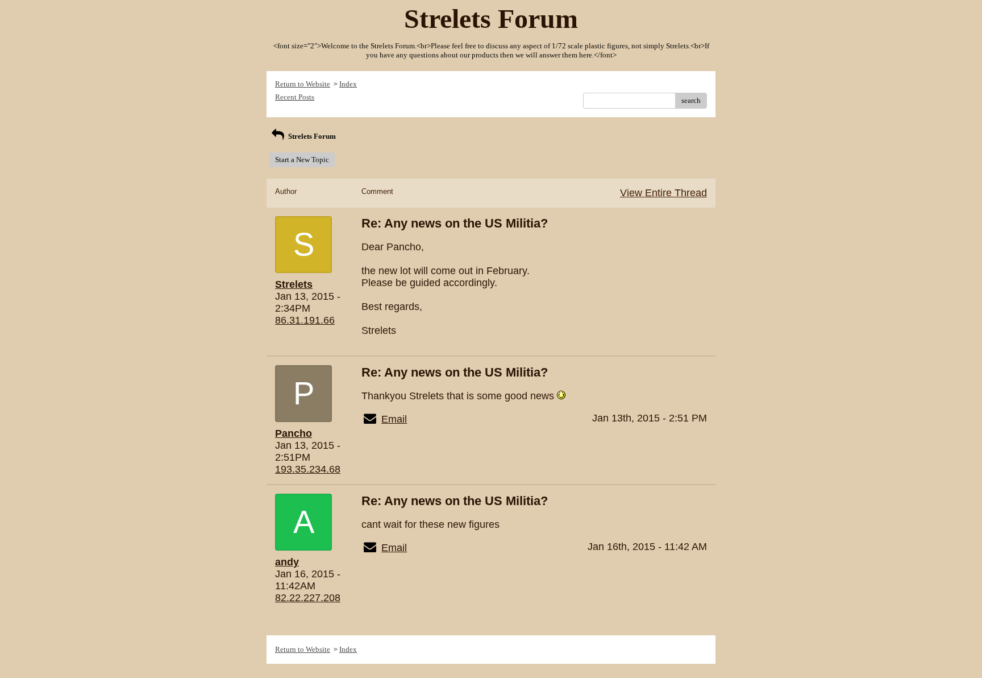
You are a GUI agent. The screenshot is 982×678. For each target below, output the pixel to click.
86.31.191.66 (305, 320)
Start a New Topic (302, 159)
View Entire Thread (663, 193)
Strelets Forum (311, 136)
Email (394, 419)
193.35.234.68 (307, 469)
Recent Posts (294, 97)
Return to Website (302, 84)
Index (348, 84)
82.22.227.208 (307, 597)
